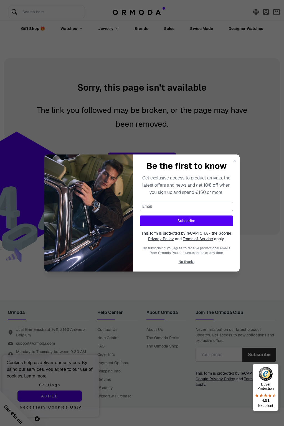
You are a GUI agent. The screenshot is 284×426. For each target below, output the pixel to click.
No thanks (186, 262)
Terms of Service (198, 238)
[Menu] (275, 367)
